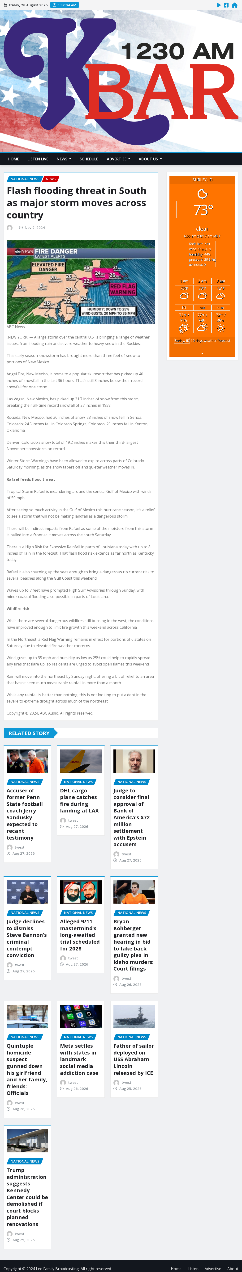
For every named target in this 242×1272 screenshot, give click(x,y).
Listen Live (38, 159)
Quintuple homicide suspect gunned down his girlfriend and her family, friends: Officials (27, 1069)
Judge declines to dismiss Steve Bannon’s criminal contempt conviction (27, 938)
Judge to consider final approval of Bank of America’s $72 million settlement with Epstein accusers (131, 817)
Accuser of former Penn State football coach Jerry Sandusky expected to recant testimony (25, 814)
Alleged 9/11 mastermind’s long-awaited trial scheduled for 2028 (80, 935)
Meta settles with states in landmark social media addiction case (79, 1059)
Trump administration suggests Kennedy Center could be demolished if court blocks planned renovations (27, 1196)
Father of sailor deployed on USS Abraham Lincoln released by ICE (133, 1059)
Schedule (89, 159)
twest (20, 847)
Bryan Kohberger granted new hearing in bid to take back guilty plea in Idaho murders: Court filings (133, 945)
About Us (149, 159)
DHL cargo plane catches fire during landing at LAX (79, 800)
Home (13, 159)
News (62, 159)
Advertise (117, 159)
